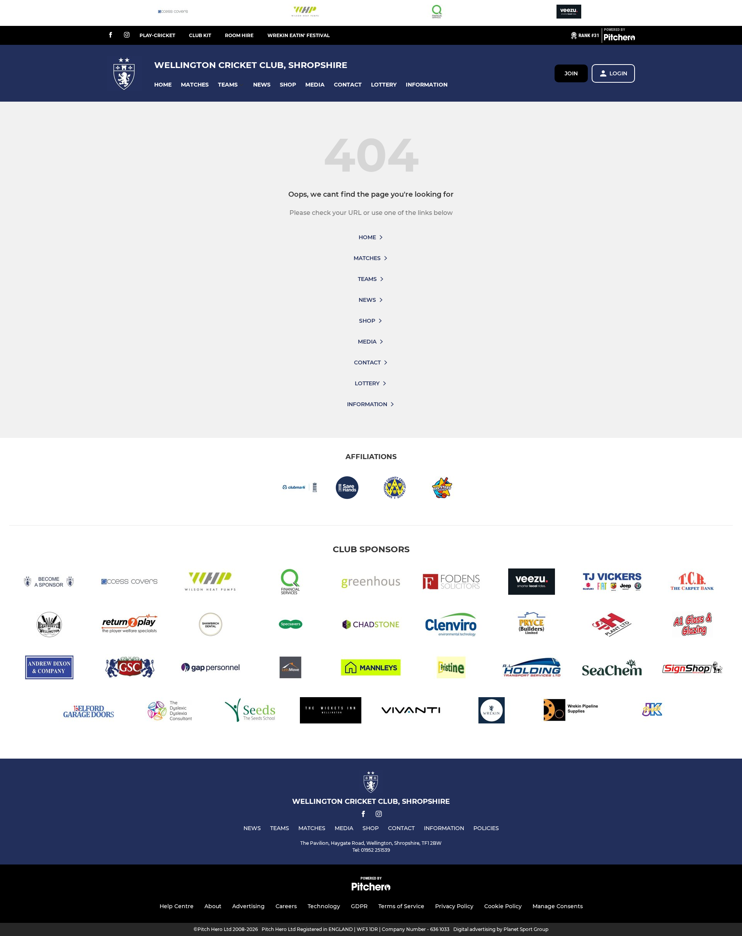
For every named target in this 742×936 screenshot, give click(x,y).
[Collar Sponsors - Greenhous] (371, 582)
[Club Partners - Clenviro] (451, 625)
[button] (163, 84)
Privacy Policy (454, 906)
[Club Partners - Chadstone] (371, 625)
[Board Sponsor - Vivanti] (411, 711)
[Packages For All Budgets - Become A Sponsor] (49, 582)
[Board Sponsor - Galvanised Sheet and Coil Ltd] (130, 668)
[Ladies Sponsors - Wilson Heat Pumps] (305, 13)
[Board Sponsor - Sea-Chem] (612, 668)
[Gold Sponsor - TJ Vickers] (612, 582)
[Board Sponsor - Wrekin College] (491, 711)
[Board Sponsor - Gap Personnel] (210, 668)
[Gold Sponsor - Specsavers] (291, 625)
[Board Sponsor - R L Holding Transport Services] (532, 668)
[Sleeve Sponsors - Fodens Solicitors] (451, 582)
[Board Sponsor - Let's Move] (291, 668)
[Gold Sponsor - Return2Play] (130, 625)
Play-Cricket (157, 35)
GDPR (359, 906)
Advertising (248, 906)
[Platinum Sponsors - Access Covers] (173, 13)
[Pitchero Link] (619, 38)
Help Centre (177, 906)
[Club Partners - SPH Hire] (612, 625)
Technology (324, 906)
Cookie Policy (503, 906)
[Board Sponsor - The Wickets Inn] (331, 711)
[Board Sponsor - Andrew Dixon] (49, 668)
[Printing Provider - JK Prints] (652, 711)
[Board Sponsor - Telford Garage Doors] (90, 711)
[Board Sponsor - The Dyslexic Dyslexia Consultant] (170, 711)
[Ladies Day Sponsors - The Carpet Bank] (692, 582)
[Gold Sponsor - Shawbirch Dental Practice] (210, 625)
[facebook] (110, 35)
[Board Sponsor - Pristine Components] (451, 668)
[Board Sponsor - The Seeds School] (250, 711)
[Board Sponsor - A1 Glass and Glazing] (692, 625)
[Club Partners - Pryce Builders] (532, 625)
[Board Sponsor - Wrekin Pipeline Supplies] (572, 711)
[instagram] (126, 35)
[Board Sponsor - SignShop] (692, 668)
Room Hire (239, 35)
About (212, 906)
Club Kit (200, 35)
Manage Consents (558, 906)
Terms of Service (401, 906)
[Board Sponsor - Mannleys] (371, 668)
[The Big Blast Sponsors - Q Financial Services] (437, 13)
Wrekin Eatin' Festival (298, 35)
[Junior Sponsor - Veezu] (569, 13)
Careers (286, 906)
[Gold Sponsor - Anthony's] (49, 625)
